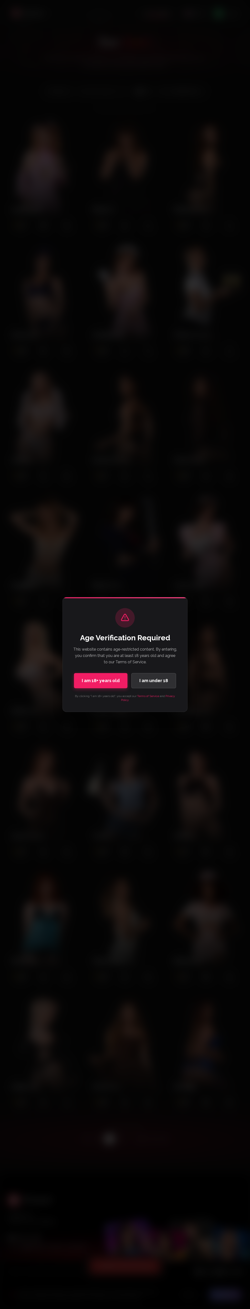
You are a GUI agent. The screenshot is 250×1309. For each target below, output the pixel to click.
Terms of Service (148, 696)
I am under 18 (153, 680)
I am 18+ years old (101, 680)
